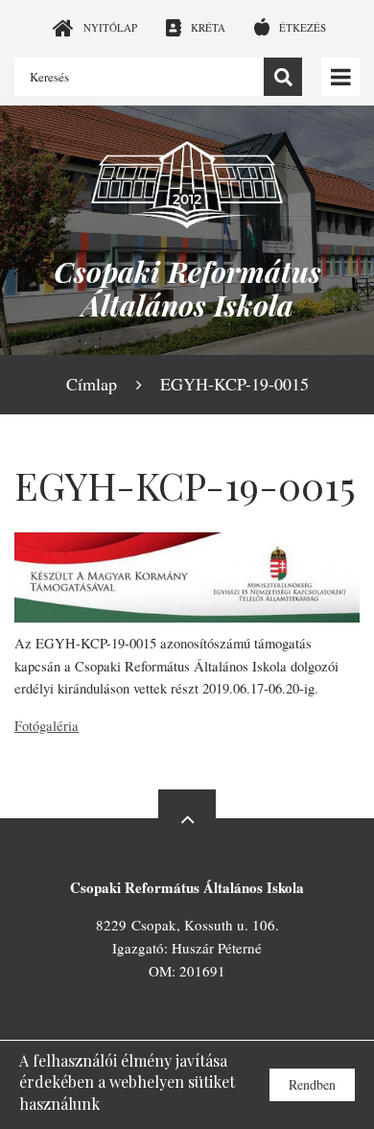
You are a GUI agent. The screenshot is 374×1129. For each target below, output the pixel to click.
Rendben (312, 1084)
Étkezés (302, 27)
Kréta (208, 27)
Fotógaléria (46, 726)
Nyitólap (110, 27)
